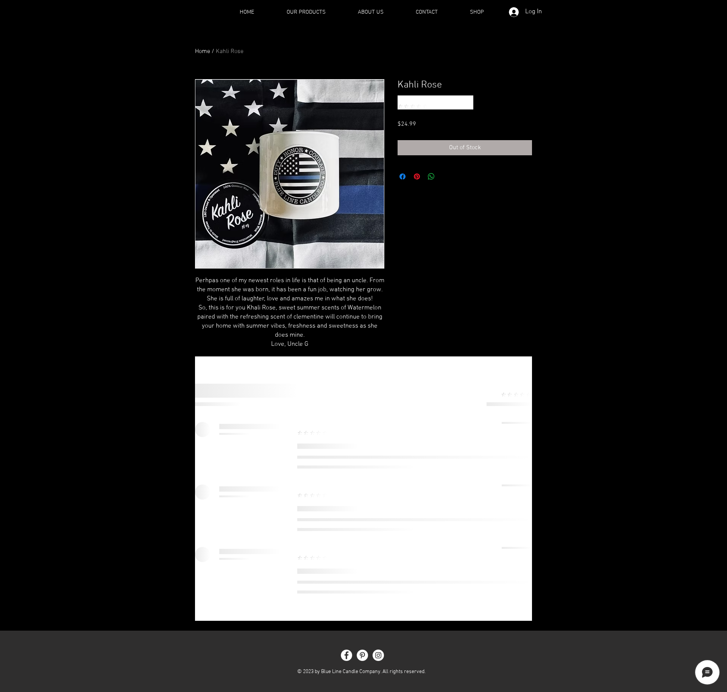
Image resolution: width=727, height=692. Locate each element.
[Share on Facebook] (402, 176)
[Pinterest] (362, 655)
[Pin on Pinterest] (416, 176)
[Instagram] (378, 655)
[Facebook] (346, 655)
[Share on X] (445, 176)
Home (202, 51)
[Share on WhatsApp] (431, 176)
